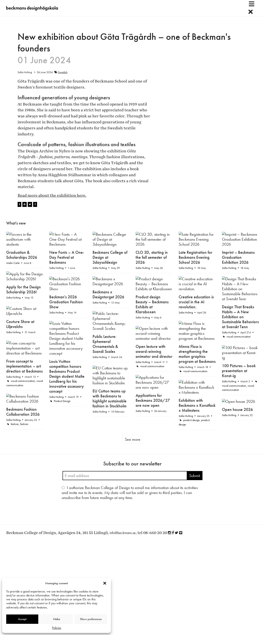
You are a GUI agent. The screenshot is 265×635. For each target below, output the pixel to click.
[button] (105, 583)
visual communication (238, 336)
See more (132, 439)
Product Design (62, 401)
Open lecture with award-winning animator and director (154, 351)
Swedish (62, 72)
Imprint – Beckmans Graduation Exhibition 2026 (238, 257)
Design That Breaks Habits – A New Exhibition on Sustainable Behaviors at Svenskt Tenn (240, 316)
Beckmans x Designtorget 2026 (108, 294)
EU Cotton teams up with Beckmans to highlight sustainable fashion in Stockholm (109, 398)
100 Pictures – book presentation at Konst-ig (239, 370)
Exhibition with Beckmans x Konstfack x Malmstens (197, 405)
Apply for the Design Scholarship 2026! (23, 289)
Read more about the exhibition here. (52, 195)
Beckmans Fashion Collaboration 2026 (23, 412)
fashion (15, 424)
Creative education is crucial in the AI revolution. (196, 302)
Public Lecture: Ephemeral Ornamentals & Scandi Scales (105, 344)
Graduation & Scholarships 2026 (21, 255)
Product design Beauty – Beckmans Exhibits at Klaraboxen (152, 304)
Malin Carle (13, 263)
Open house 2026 (237, 409)
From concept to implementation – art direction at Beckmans (24, 366)
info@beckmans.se (123, 532)
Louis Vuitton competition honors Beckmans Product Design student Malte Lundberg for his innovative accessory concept (66, 376)
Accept (22, 619)
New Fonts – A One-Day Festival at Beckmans (66, 257)
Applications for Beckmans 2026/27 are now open (153, 400)
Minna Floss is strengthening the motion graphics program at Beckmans (197, 354)
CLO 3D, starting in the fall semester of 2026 (152, 257)
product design (191, 420)
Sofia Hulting (56, 268)
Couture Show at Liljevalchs (20, 324)
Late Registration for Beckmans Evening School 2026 (195, 257)
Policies (56, 628)
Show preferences (91, 619)
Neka (56, 619)
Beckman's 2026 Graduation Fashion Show (66, 302)
